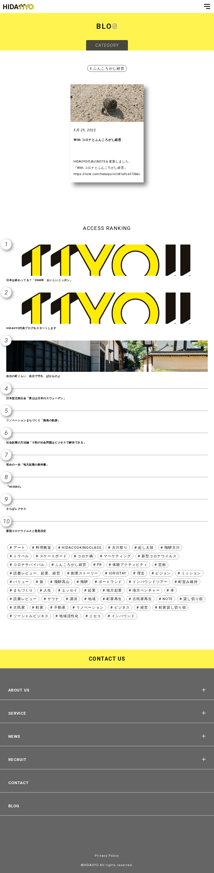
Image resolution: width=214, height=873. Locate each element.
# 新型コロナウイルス (157, 556)
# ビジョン (161, 573)
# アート (17, 547)
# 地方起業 (112, 590)
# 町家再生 (112, 599)
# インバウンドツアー (148, 582)
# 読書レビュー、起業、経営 (35, 573)
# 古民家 (17, 607)
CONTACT (18, 782)
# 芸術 (160, 565)
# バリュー (19, 582)
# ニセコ (93, 616)
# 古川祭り (117, 547)
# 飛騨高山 (60, 582)
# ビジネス (120, 607)
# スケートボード (51, 556)
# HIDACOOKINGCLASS (80, 547)
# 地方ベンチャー (144, 590)
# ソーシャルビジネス (29, 616)
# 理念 (139, 573)
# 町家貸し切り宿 (170, 607)
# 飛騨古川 (170, 547)
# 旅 (39, 582)
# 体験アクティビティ (128, 565)
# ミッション (189, 573)
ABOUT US (19, 690)
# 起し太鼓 (144, 547)
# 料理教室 (41, 547)
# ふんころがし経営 (69, 565)
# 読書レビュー (23, 599)
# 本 (170, 590)
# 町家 (38, 607)
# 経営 (142, 607)
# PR (97, 565)
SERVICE (17, 713)
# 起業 (90, 590)
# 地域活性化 (67, 616)
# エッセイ (68, 590)
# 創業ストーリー (82, 573)
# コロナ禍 (83, 556)
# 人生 (45, 590)
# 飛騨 (82, 582)
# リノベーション (88, 607)
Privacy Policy (107, 855)
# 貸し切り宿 (191, 599)
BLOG (13, 806)
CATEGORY (107, 45)
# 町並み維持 (186, 582)
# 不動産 (58, 607)
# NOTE (166, 599)
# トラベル (19, 556)
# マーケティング (115, 556)
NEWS (14, 736)
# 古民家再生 (140, 599)
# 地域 (90, 599)
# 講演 (72, 599)
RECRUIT (17, 759)
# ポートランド (108, 582)
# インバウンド (121, 616)
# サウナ (51, 599)
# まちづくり (21, 590)
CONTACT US (107, 659)
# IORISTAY (115, 573)
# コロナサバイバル (27, 565)
